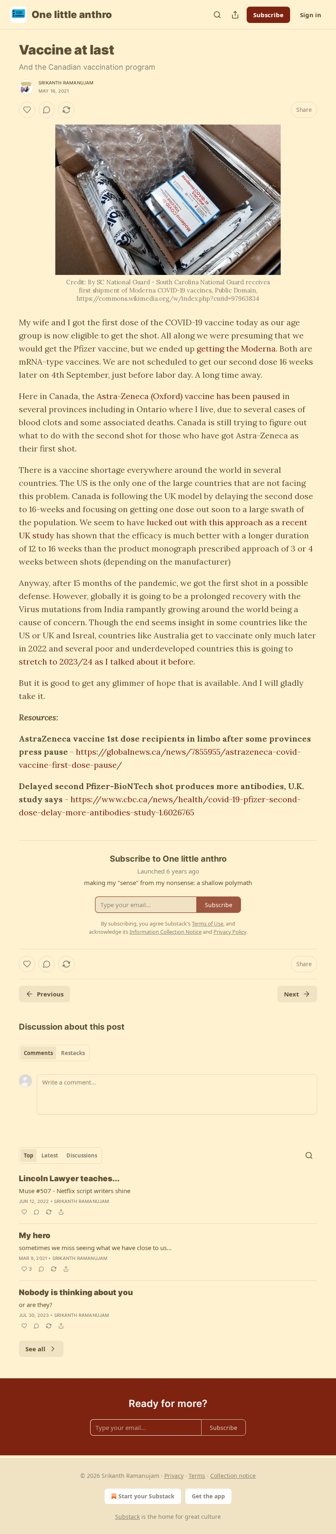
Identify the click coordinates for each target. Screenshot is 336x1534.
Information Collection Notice (165, 931)
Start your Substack (146, 1496)
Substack (127, 1516)
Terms (196, 1476)
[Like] (27, 110)
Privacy (174, 1476)
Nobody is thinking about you (76, 1292)
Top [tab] (28, 1155)
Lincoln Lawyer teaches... (69, 1178)
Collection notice (233, 1476)
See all (35, 1349)
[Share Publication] (235, 15)
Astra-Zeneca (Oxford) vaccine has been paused (188, 396)
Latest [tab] (49, 1155)
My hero (34, 1235)
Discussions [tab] (81, 1155)
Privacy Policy (229, 931)
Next (291, 994)
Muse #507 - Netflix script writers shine (74, 1191)
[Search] (217, 15)
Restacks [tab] (73, 1053)
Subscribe (268, 15)
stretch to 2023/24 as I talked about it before (106, 661)
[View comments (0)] (47, 110)
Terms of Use (207, 923)
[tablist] (54, 1053)
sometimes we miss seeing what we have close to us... (95, 1248)
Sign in (310, 15)
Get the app (208, 1496)
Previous (50, 994)
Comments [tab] (38, 1053)
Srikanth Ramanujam (66, 83)
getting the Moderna (236, 348)
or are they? (35, 1304)
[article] (168, 1195)
